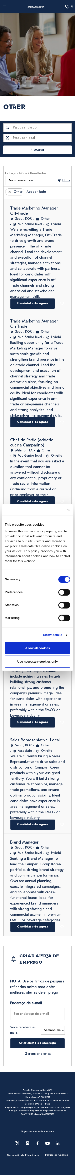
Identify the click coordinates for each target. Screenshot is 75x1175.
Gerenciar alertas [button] (38, 1054)
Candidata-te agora (32, 303)
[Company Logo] (36, 6)
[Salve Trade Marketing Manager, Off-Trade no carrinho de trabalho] (63, 303)
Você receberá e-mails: (23, 1030)
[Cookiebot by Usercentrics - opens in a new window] (53, 510)
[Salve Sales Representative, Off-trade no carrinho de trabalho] (63, 722)
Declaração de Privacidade (23, 1155)
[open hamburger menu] (4, 6)
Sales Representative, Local (35, 740)
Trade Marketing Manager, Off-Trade (34, 211)
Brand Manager (24, 842)
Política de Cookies (56, 1155)
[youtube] (47, 1143)
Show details (52, 635)
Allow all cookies (37, 648)
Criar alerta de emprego (37, 1043)
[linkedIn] (57, 1143)
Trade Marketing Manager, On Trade (34, 324)
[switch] (64, 592)
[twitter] (17, 1143)
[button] (63, 180)
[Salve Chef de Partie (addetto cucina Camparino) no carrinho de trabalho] (63, 502)
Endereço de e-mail (26, 1003)
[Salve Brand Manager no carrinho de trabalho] (63, 927)
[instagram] (27, 1143)
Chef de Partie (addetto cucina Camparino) (32, 442)
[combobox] (37, 127)
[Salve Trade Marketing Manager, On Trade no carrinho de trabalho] (63, 422)
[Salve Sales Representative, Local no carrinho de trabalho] (63, 824)
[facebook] (37, 1143)
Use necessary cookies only (37, 661)
